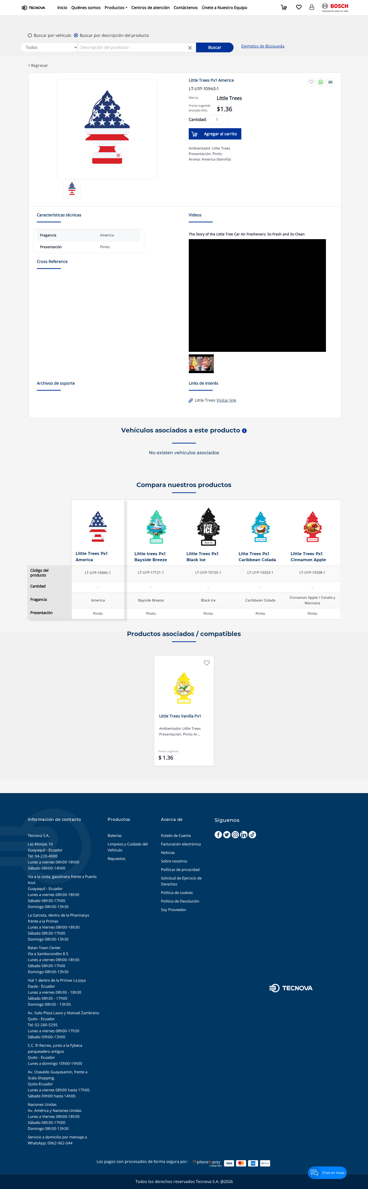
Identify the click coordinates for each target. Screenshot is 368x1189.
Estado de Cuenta (176, 835)
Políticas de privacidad (180, 869)
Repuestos (116, 858)
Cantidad (38, 586)
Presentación (41, 612)
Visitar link (226, 400)
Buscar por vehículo (52, 35)
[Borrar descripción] (190, 47)
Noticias (168, 852)
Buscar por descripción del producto (114, 35)
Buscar (214, 47)
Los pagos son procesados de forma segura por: (142, 1161)
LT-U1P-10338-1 (312, 572)
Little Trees (215, 400)
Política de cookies (177, 892)
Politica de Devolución (180, 901)
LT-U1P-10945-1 (98, 572)
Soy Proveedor (173, 909)
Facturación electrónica (181, 843)
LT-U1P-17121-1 (151, 572)
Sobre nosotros (174, 860)
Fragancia (38, 599)
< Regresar (38, 65)
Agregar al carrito (220, 133)
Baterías (115, 835)
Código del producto (39, 572)
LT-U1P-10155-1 (208, 572)
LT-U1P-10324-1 (260, 572)
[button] (116, 8)
